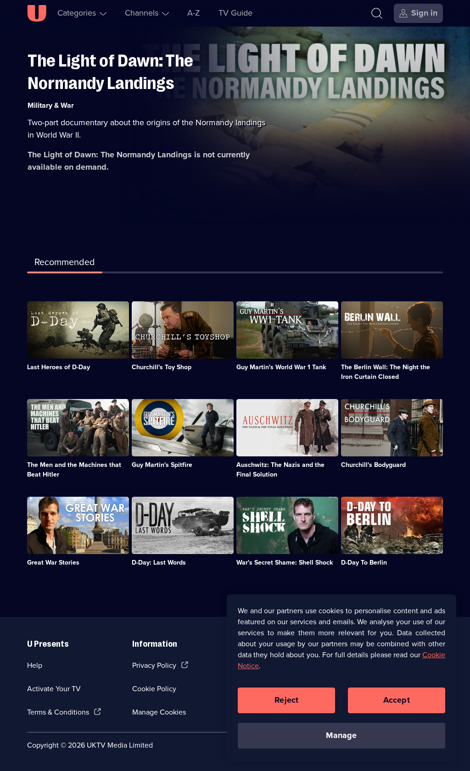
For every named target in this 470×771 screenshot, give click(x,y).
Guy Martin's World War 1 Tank (281, 367)
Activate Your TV (54, 688)
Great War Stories (53, 562)
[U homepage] (36, 13)
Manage (341, 735)
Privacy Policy (154, 665)
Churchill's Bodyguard (373, 465)
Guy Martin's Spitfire (162, 465)
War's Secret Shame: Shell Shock (284, 562)
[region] (341, 678)
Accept (396, 700)
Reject (286, 700)
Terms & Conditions (58, 712)
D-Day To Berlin (364, 562)
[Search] (376, 13)
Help (34, 665)
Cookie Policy (154, 688)
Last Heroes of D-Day (58, 367)
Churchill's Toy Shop (161, 367)
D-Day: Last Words (159, 562)
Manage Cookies (159, 712)
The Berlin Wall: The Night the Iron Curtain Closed (385, 372)
